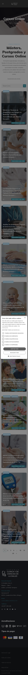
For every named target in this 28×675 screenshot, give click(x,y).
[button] (14, 330)
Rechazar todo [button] (14, 352)
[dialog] (14, 337)
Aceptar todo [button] (14, 349)
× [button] (24, 317)
